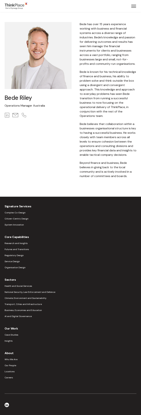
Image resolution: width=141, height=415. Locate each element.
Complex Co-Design (15, 212)
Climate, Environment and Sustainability (25, 298)
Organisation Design (15, 267)
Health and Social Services (18, 286)
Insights (9, 340)
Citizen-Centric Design (16, 218)
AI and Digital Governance (18, 316)
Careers (9, 377)
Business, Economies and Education (23, 310)
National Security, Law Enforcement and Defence (30, 292)
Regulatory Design (14, 255)
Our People (10, 365)
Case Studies (11, 334)
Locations (10, 371)
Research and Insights (16, 243)
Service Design (12, 261)
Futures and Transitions (17, 249)
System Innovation (14, 224)
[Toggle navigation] (133, 6)
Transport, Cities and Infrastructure (23, 304)
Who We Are (11, 359)
